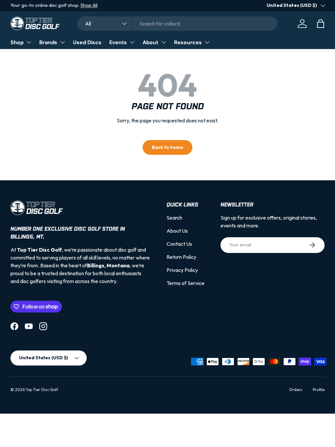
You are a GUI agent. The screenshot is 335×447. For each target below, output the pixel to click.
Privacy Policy (182, 270)
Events (118, 42)
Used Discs (87, 42)
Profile (319, 389)
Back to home (167, 147)
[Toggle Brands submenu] (62, 42)
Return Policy (181, 257)
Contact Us (179, 244)
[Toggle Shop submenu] (29, 42)
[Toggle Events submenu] (132, 42)
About (150, 42)
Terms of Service (185, 283)
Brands (48, 42)
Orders (295, 389)
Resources (188, 42)
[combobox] (177, 23)
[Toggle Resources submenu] (207, 42)
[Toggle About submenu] (164, 42)
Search (174, 217)
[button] (320, 23)
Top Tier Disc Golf (42, 389)
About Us (177, 230)
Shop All (88, 5)
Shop (17, 42)
